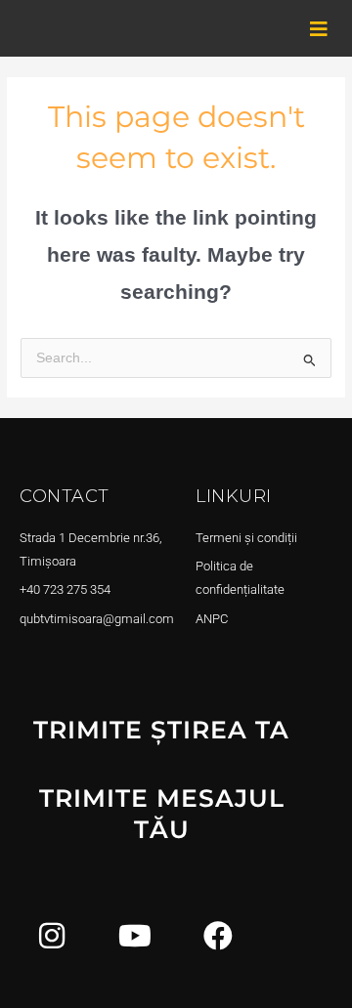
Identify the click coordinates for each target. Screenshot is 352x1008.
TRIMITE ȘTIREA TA (161, 729)
